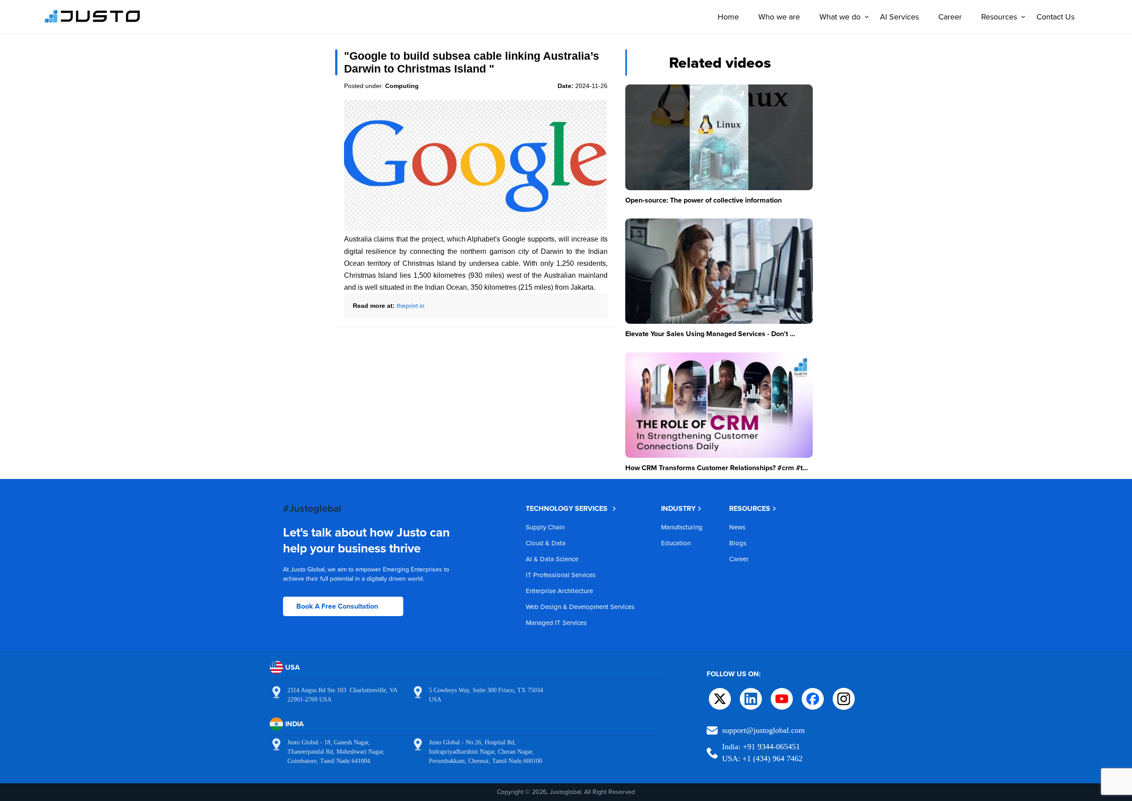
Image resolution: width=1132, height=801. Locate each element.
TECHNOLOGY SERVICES (567, 508)
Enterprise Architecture (559, 590)
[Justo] (92, 21)
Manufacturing (682, 527)
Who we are (779, 16)
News (737, 527)
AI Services (899, 16)
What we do (839, 16)
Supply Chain (545, 527)
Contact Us (1055, 16)
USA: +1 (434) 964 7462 (762, 758)
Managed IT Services (556, 622)
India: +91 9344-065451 (761, 746)
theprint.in (410, 305)
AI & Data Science (552, 558)
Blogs (737, 543)
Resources (999, 16)
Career (950, 16)
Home (728, 16)
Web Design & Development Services (580, 606)
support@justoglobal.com (763, 730)
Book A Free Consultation (337, 606)
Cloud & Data (546, 543)
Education (676, 543)
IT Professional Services (561, 574)
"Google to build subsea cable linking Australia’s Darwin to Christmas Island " (471, 62)
